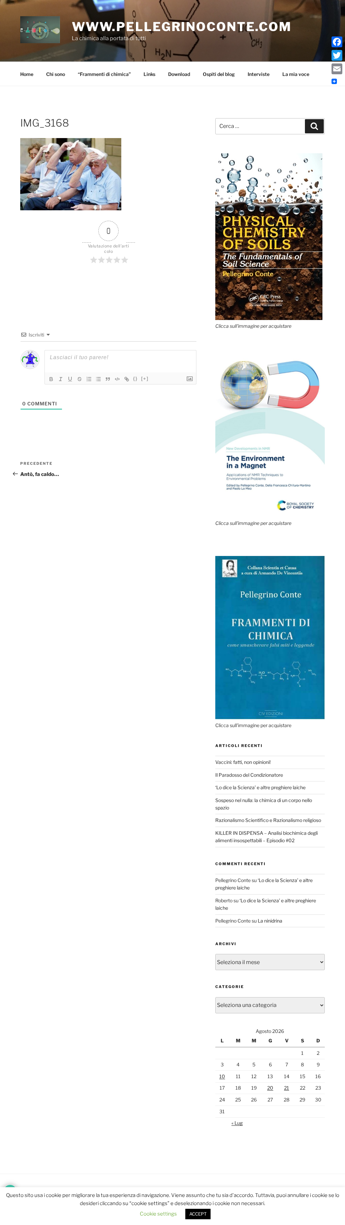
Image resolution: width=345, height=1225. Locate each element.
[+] (145, 378)
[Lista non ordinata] (98, 379)
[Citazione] (108, 379)
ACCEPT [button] (198, 1214)
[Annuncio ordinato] (89, 379)
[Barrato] (79, 379)
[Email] (337, 69)
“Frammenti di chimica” (104, 74)
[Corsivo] (60, 379)
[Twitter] (337, 55)
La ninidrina (270, 921)
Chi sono (55, 74)
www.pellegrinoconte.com (182, 26)
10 (222, 1076)
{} (135, 378)
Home (26, 74)
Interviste (259, 74)
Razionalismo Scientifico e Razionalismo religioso (268, 820)
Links (149, 74)
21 (286, 1088)
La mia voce (295, 74)
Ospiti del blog (219, 74)
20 (270, 1088)
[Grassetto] (51, 379)
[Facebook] (337, 42)
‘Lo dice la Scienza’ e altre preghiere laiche (260, 787)
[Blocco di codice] (117, 379)
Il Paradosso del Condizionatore (249, 775)
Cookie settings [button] (158, 1214)
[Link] (126, 379)
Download (179, 74)
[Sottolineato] (70, 379)
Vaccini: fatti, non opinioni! (243, 762)
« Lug (237, 1123)
